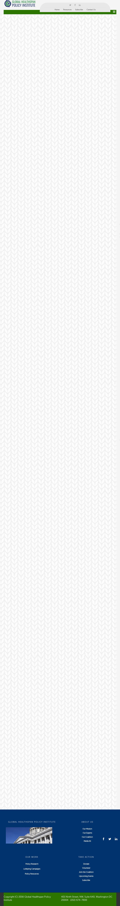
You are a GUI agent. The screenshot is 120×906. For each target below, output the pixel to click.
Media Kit (87, 841)
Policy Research (31, 864)
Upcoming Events (86, 876)
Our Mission (87, 829)
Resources (67, 10)
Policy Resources (32, 874)
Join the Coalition (86, 872)
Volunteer (86, 868)
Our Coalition (87, 837)
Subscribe (79, 10)
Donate (86, 864)
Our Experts (87, 833)
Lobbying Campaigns (31, 869)
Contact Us (91, 10)
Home (57, 10)
